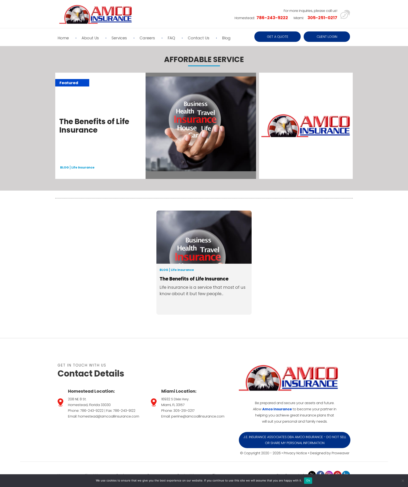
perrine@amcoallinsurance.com (197, 416)
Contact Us (198, 38)
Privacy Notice (295, 453)
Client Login (327, 36)
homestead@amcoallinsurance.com (108, 416)
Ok (308, 480)
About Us (90, 38)
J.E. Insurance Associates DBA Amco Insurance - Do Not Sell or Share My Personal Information (294, 440)
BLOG (64, 167)
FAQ (171, 38)
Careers (147, 38)
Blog (226, 38)
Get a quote (277, 36)
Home (63, 38)
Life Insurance (83, 167)
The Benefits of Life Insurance (94, 125)
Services (119, 38)
